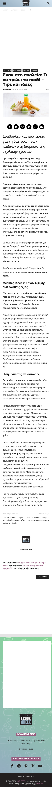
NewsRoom (7, 89)
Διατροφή (14, 10)
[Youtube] (40, 766)
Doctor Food (26, 10)
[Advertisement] (26, 612)
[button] (4, 3)
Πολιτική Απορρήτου (26, 776)
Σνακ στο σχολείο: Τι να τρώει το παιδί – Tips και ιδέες (25, 80)
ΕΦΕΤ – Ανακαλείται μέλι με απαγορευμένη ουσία (38, 518)
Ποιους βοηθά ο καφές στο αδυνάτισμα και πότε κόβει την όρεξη (14, 520)
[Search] (48, 3)
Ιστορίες (34, 70)
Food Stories (17, 70)
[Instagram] (19, 766)
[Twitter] (33, 766)
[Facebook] (12, 766)
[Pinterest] (26, 766)
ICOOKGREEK (21, 781)
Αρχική (5, 10)
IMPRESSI (39, 784)
